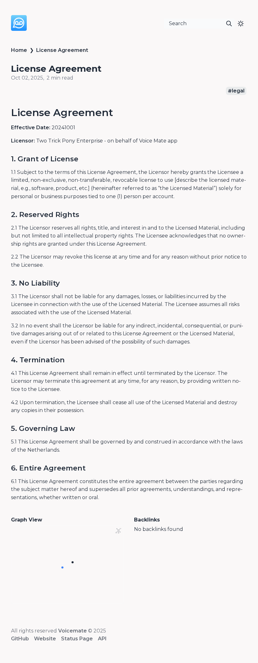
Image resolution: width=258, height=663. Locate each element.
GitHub (20, 639)
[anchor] (118, 112)
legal (238, 91)
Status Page (77, 639)
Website (45, 639)
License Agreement (62, 50)
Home (19, 50)
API (102, 639)
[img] (229, 23)
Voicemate (72, 631)
